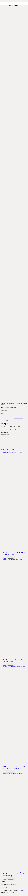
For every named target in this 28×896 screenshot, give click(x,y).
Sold (5, 403)
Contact (7, 887)
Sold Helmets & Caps (11, 403)
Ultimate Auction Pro (10, 892)
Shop (4, 887)
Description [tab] (5, 420)
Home (2, 403)
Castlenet (22, 890)
